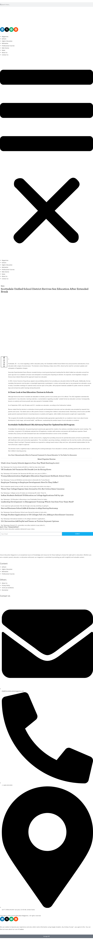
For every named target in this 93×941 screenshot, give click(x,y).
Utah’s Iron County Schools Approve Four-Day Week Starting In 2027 (30, 463)
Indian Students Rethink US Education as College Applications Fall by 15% (32, 495)
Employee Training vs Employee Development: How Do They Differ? (29, 482)
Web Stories (5, 48)
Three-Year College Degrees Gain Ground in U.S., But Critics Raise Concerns (33, 489)
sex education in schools (37, 396)
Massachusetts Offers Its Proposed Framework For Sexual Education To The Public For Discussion (46, 455)
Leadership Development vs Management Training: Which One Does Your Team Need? (37, 502)
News (3, 50)
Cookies (21, 929)
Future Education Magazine (19, 915)
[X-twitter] (7, 29)
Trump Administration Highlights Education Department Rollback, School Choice (36, 476)
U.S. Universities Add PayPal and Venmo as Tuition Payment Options (30, 521)
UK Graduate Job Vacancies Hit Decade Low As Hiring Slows (26, 469)
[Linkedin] (2, 29)
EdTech (4, 39)
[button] (46, 157)
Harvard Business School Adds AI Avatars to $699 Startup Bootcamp (29, 508)
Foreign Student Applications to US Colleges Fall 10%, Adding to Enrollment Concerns (37, 515)
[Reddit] (16, 29)
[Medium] (11, 29)
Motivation (5, 43)
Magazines (5, 36)
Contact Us (5, 55)
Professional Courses (8, 46)
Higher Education (7, 41)
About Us (4, 52)
